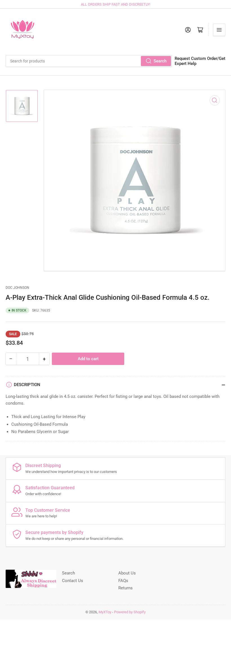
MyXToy (105, 612)
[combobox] (89, 61)
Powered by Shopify (130, 612)
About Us (127, 573)
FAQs (123, 580)
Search (160, 61)
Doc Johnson (17, 288)
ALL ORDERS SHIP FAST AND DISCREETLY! (115, 4)
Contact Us (72, 580)
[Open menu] (219, 30)
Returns (125, 587)
